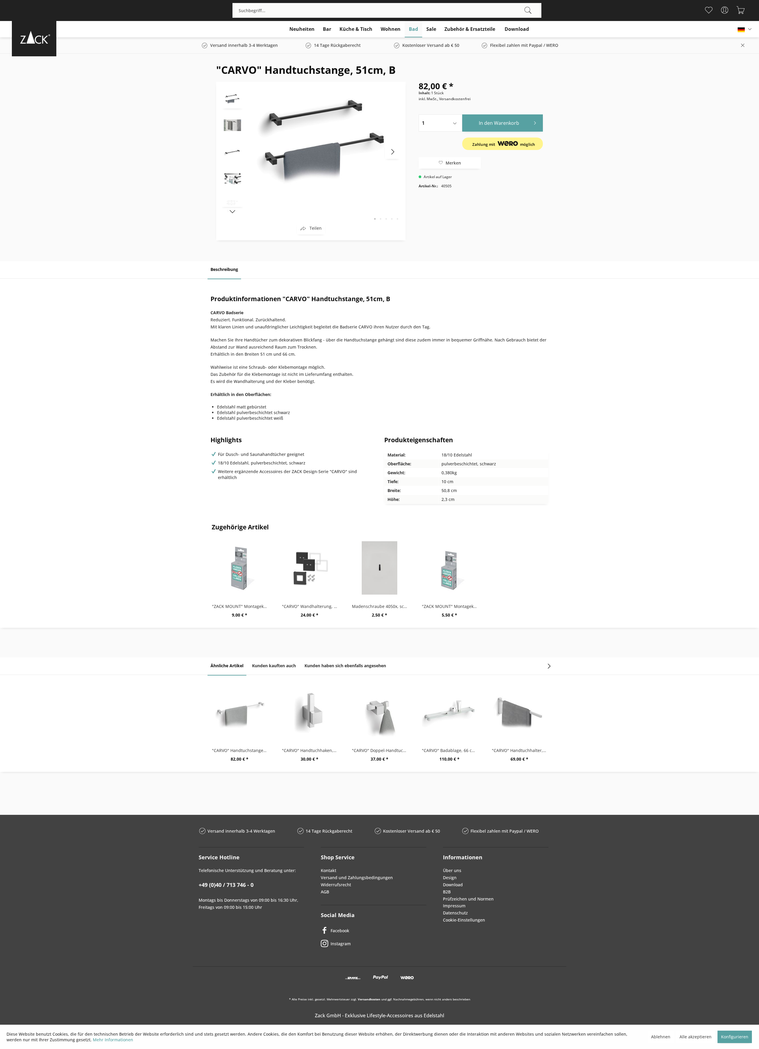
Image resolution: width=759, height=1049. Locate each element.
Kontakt (328, 870)
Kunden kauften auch (274, 665)
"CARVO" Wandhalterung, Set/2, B (311, 606)
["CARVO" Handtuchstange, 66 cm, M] (239, 712)
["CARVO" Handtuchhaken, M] (309, 712)
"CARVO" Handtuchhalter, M (520, 750)
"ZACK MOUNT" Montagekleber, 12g (241, 606)
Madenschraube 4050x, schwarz (381, 606)
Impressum (454, 906)
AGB (325, 892)
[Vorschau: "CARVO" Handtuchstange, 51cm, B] (232, 98)
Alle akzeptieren (696, 1037)
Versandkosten (369, 999)
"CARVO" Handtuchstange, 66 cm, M (241, 750)
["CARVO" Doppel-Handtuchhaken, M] (379, 712)
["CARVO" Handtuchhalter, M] (519, 712)
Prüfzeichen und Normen (468, 899)
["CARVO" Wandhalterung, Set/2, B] (309, 568)
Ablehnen (660, 1037)
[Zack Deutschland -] (34, 37)
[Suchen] (528, 10)
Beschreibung (224, 269)
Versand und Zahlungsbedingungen (357, 877)
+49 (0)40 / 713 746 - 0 (226, 884)
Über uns (452, 870)
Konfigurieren (734, 1037)
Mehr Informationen (113, 1039)
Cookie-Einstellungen (464, 920)
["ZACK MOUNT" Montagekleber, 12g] (239, 568)
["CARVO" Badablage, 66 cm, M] (449, 712)
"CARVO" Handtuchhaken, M (310, 750)
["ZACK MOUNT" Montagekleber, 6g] (449, 568)
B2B (447, 892)
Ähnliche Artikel (227, 665)
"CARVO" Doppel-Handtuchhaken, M (381, 750)
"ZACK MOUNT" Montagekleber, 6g (451, 606)
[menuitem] (386, 10)
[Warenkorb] (740, 10)
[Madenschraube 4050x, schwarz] (379, 568)
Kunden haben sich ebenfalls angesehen (345, 665)
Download (453, 884)
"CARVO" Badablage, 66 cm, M (451, 750)
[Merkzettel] (708, 10)
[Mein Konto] (724, 10)
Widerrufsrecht (336, 884)
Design (450, 877)
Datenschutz (455, 913)
